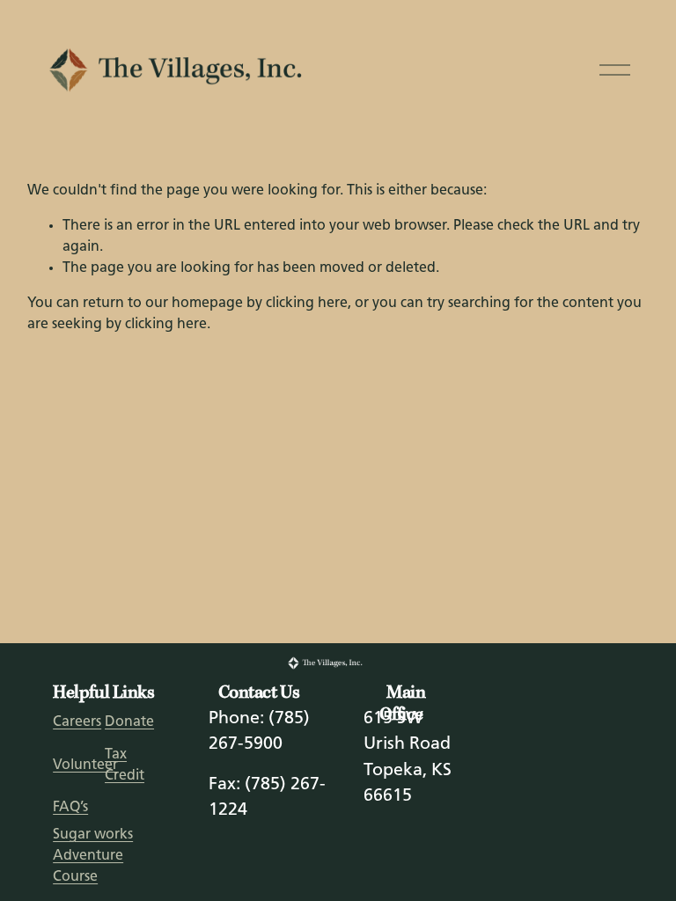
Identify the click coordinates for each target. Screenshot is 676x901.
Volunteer (85, 765)
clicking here (307, 304)
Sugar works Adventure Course (93, 856)
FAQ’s (70, 808)
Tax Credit (124, 765)
